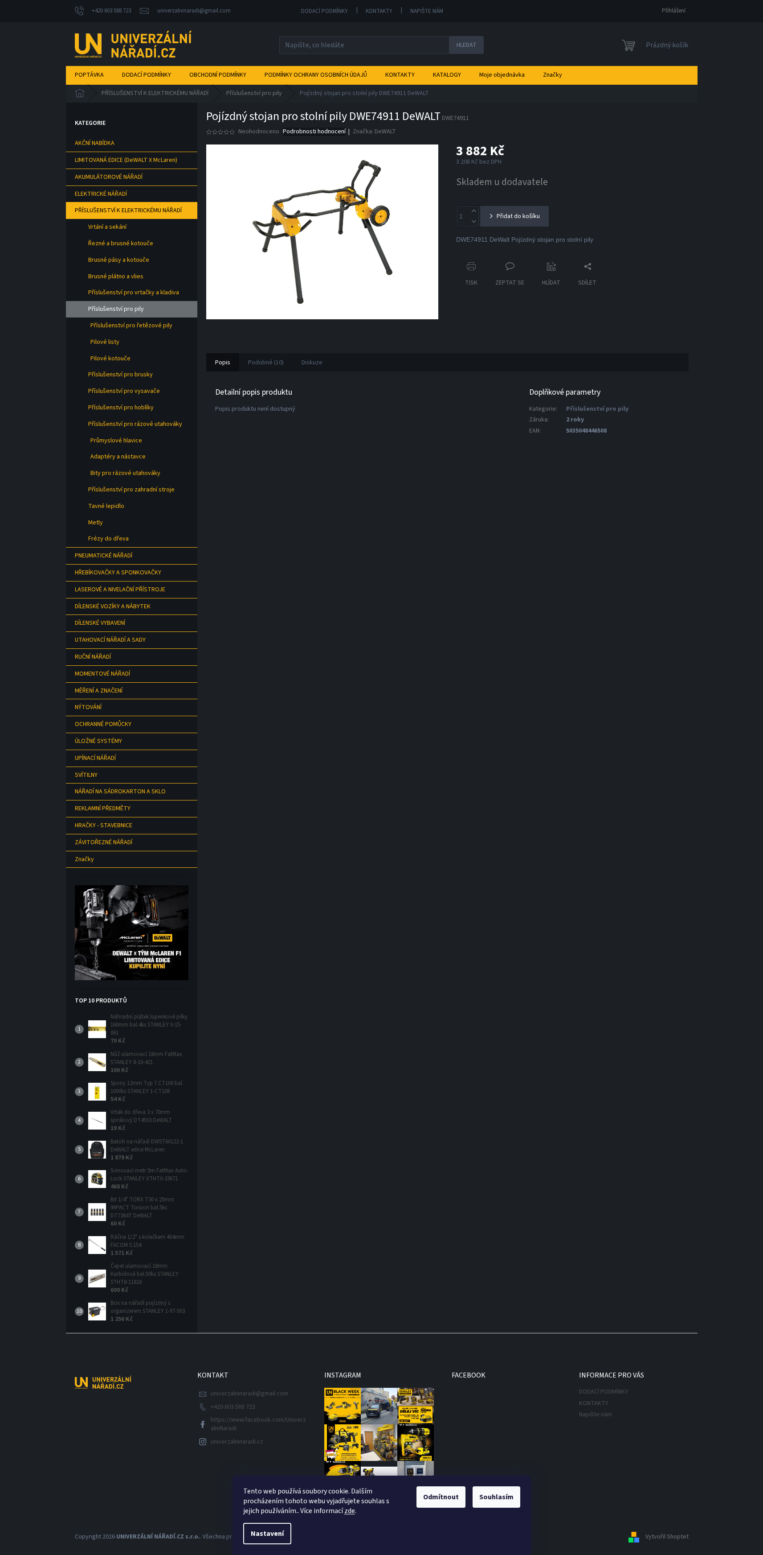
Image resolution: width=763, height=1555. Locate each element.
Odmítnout (441, 1497)
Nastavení (267, 1534)
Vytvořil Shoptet (667, 1536)
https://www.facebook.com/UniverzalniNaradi (258, 1424)
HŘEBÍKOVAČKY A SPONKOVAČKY (118, 572)
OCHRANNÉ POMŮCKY (103, 724)
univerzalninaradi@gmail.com (249, 1393)
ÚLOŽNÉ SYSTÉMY (98, 741)
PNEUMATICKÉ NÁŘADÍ (103, 555)
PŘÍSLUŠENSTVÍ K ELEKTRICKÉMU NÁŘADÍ (128, 210)
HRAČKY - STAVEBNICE (103, 825)
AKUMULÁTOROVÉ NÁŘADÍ (109, 177)
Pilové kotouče (110, 358)
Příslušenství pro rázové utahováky (135, 424)
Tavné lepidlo (106, 506)
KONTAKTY (379, 11)
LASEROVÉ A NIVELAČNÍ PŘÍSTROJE (120, 589)
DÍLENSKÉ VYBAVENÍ (100, 623)
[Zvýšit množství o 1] (473, 211)
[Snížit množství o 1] (473, 221)
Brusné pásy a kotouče (118, 260)
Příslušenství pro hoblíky (121, 407)
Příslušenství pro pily (116, 309)
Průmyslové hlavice (116, 440)
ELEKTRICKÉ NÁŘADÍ (101, 194)
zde (349, 1511)
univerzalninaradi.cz (237, 1441)
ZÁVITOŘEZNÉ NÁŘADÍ (103, 842)
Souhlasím (496, 1497)
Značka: (374, 131)
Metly (95, 522)
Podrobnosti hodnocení (314, 132)
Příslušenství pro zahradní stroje (131, 489)
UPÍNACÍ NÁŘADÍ (95, 758)
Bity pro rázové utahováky (125, 473)
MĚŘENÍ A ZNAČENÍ (98, 690)
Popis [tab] (222, 362)
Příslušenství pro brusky (120, 374)
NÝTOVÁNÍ (88, 707)
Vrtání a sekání (107, 227)
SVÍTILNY (86, 775)
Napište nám (426, 11)
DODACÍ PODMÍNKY (324, 11)
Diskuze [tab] (312, 362)
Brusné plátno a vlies (115, 276)
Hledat (467, 45)
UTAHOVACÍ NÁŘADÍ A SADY (110, 639)
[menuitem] (89, 75)
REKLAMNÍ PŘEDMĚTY (103, 808)
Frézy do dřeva (108, 538)
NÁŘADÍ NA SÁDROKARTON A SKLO (120, 791)
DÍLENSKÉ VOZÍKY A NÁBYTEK (113, 606)
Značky (84, 859)
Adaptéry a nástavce (118, 456)
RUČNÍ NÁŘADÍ (93, 656)
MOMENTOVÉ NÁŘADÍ (102, 673)
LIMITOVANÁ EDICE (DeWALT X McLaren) (126, 160)
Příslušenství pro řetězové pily (131, 325)
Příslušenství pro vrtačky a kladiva (133, 292)
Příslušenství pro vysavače (124, 391)
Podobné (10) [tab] (266, 362)
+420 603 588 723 (233, 1406)
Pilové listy (104, 342)
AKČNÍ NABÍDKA (94, 143)
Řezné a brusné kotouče (120, 243)
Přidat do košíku (518, 216)
